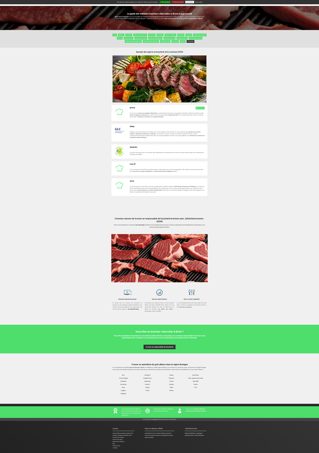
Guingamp (123, 393)
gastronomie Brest (149, 437)
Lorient (147, 390)
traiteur (183, 41)
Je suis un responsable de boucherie (159, 347)
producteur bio (128, 38)
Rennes (172, 390)
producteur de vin (182, 38)
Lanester (147, 384)
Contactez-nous (116, 445)
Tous (114, 35)
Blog (114, 443)
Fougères (123, 390)
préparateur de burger (200, 35)
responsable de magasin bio (133, 41)
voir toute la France (133, 309)
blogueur (121, 35)
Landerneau (147, 381)
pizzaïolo (188, 35)
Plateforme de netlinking (118, 441)
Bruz (123, 375)
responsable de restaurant (151, 41)
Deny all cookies (178, 2)
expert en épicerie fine (140, 35)
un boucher (190, 41)
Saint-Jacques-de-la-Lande (195, 378)
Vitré (195, 387)
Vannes (196, 384)
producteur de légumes (155, 38)
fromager (160, 35)
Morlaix (171, 375)
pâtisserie (181, 35)
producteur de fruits (140, 38)
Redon (171, 387)
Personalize (189, 2)
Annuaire (115, 433)
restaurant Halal (165, 41)
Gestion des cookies (118, 439)
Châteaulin (123, 381)
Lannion (147, 387)
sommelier (175, 41)
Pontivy (172, 381)
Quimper (171, 384)
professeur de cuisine (195, 38)
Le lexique (115, 447)
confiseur (128, 35)
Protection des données (118, 437)
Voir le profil (201, 108)
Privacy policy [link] (199, 2)
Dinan (123, 387)
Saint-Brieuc (195, 375)
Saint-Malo (196, 381)
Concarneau (123, 384)
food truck (152, 35)
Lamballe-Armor (147, 378)
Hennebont (147, 375)
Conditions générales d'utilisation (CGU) (122, 435)
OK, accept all (165, 2)
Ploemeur (171, 378)
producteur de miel (169, 38)
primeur (120, 38)
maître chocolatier (170, 35)
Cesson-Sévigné (123, 378)
